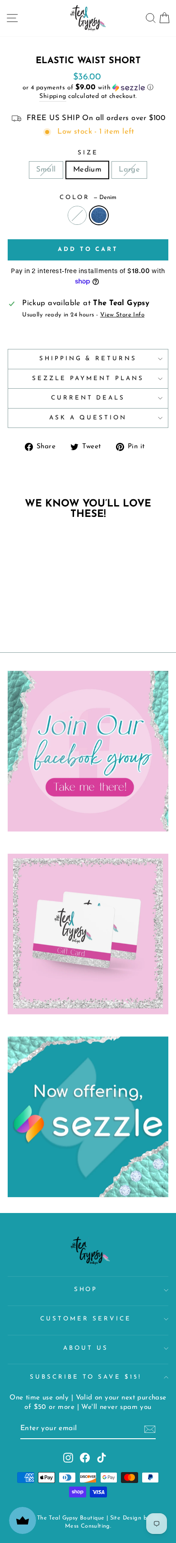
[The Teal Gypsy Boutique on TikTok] (102, 1458)
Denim (99, 215)
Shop (86, 1289)
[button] (88, 88)
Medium (87, 169)
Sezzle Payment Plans (88, 378)
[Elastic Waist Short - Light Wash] (25, 580)
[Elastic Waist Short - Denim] (35, 580)
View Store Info (122, 315)
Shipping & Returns (88, 359)
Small (46, 169)
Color (88, 197)
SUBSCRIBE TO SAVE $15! (86, 1377)
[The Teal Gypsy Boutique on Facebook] (85, 1458)
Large (129, 169)
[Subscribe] (150, 1429)
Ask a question (88, 418)
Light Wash (77, 215)
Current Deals (88, 398)
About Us (85, 1348)
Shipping (52, 96)
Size (88, 153)
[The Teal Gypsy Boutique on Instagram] (68, 1458)
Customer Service (85, 1319)
